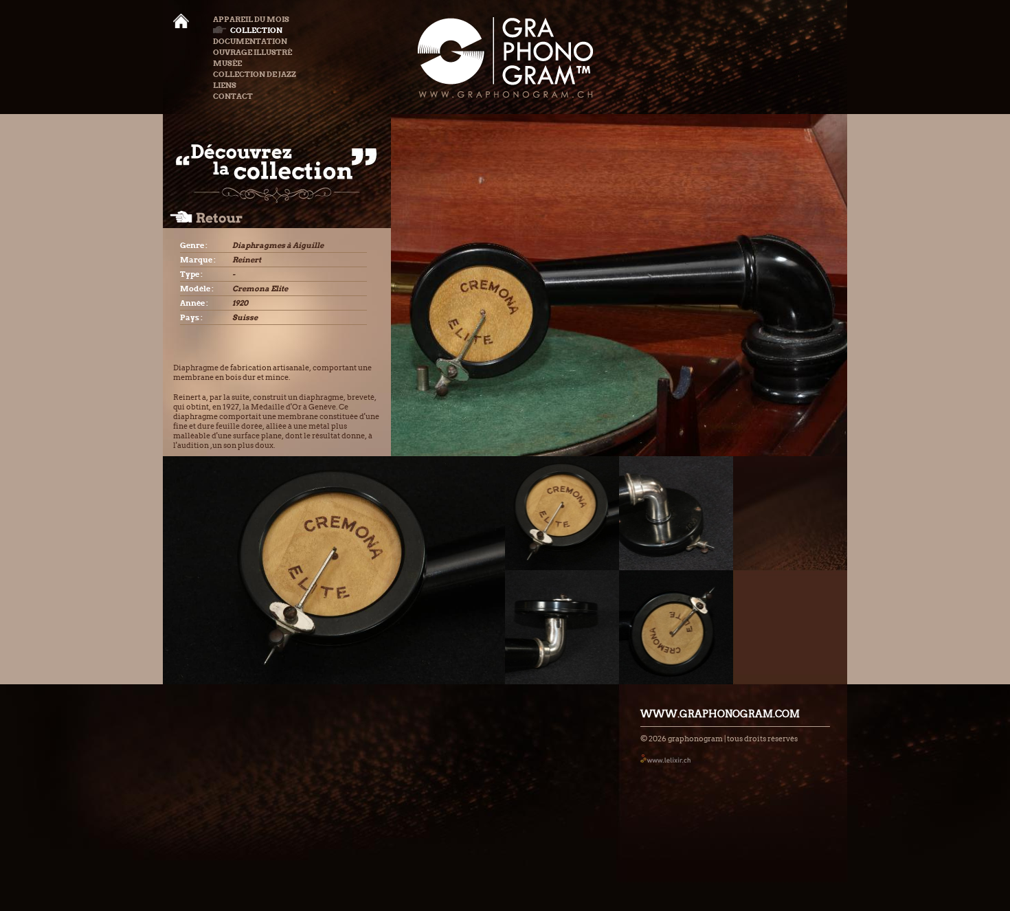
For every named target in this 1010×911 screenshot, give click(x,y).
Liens (224, 85)
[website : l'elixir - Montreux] (665, 758)
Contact (233, 96)
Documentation (250, 41)
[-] (562, 513)
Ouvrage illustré (252, 52)
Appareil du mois (251, 19)
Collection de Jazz (254, 74)
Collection (256, 30)
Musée (227, 63)
